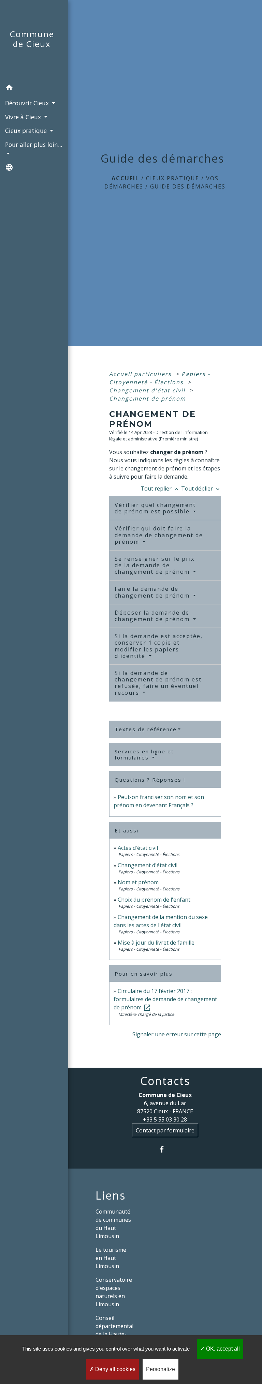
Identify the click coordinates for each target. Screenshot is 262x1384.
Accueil (125, 178)
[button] (34, 88)
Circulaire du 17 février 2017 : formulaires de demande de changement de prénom (165, 999)
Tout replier (160, 488)
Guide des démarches (187, 186)
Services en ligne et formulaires (144, 754)
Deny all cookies (114, 1369)
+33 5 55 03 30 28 (165, 1119)
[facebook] (165, 1149)
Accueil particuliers (141, 374)
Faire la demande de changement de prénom (153, 592)
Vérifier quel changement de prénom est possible (155, 508)
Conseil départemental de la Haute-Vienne (114, 1330)
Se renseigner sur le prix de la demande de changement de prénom (154, 565)
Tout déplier (201, 488)
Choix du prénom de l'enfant (154, 899)
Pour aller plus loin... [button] (33, 144)
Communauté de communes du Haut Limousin (113, 1224)
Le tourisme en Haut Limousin (111, 1258)
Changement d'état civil (148, 390)
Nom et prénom (138, 882)
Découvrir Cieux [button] (27, 103)
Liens (111, 1195)
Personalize (160, 1369)
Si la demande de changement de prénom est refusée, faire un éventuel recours (158, 682)
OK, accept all (222, 1349)
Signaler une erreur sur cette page (176, 1034)
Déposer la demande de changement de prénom (153, 616)
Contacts (165, 1080)
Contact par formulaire (165, 1130)
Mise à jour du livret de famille (156, 942)
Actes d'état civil (138, 848)
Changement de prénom (147, 398)
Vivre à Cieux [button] (24, 117)
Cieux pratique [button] (26, 130)
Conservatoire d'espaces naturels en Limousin (114, 1292)
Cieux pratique (172, 178)
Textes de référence (146, 729)
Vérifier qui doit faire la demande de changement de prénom (159, 535)
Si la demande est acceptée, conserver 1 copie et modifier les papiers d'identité (159, 646)
